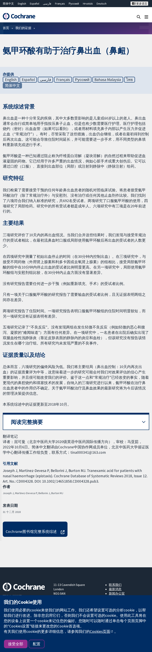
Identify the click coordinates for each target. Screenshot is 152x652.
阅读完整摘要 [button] (27, 422)
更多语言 (141, 3)
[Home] (19, 16)
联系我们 (115, 585)
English (22, 3)
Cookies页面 (100, 631)
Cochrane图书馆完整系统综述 (31, 531)
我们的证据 (23, 28)
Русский (74, 3)
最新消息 (115, 589)
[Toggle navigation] (146, 17)
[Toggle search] (139, 17)
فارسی (47, 3)
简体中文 (8, 3)
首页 (6, 28)
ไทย (129, 79)
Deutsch (101, 3)
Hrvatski (88, 3)
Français (60, 3)
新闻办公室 (117, 593)
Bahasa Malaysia (107, 79)
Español (34, 3)
